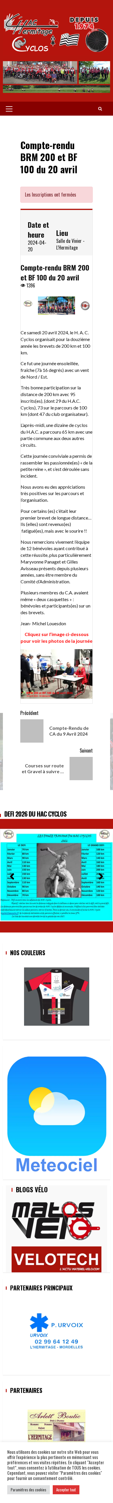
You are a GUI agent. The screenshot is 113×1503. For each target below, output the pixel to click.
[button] (12, 874)
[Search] (100, 108)
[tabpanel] (56, 209)
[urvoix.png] (56, 1331)
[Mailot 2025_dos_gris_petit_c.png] (56, 996)
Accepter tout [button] (66, 1490)
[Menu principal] (9, 108)
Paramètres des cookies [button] (28, 1490)
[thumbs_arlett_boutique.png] (56, 1427)
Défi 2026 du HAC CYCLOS (35, 813)
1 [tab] (26, 204)
